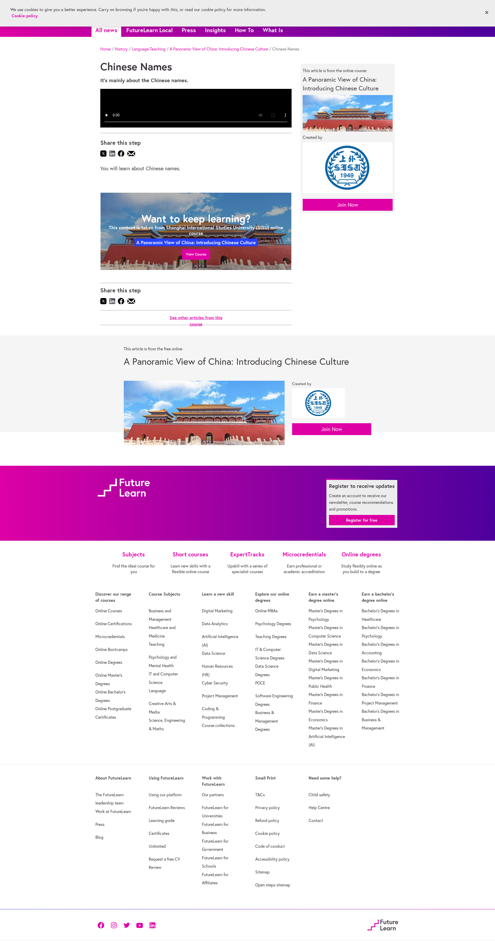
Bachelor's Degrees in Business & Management (380, 720)
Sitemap (262, 872)
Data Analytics (215, 623)
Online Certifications (113, 623)
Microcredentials (110, 636)
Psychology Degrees (273, 623)
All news (106, 30)
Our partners (213, 794)
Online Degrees (108, 662)
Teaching (156, 644)
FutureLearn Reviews (167, 807)
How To (244, 30)
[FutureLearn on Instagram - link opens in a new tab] (113, 925)
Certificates (159, 833)
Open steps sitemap (272, 884)
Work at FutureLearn (113, 811)
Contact (316, 820)
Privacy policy (267, 807)
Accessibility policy (272, 859)
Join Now (347, 204)
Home (105, 49)
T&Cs (260, 794)
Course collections (218, 725)
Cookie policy (267, 833)
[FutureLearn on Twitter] (126, 925)
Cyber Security (215, 682)
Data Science (213, 653)
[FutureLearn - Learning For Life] (382, 924)
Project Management (220, 695)
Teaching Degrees (270, 636)
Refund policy (267, 820)
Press (189, 30)
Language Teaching (149, 49)
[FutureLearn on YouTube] (139, 925)
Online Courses (108, 610)
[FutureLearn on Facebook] (102, 925)
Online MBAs (266, 610)
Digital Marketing (217, 610)
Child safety (319, 794)
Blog (99, 837)
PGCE (260, 682)
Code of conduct (270, 846)
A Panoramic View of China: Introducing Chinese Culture (219, 49)
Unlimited (157, 846)
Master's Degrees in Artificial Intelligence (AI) (327, 736)
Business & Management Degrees (266, 721)
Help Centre (319, 807)
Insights (215, 30)
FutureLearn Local (149, 30)
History (121, 49)
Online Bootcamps (111, 649)
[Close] (486, 12)
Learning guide (162, 820)
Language (157, 690)
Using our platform (165, 794)
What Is (273, 30)
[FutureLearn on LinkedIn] (152, 925)
